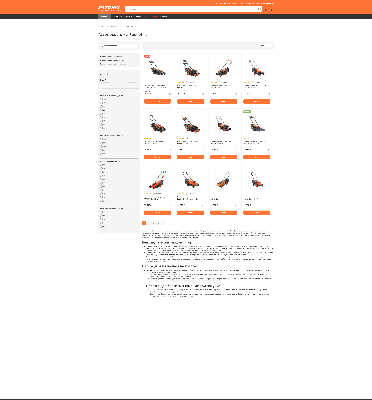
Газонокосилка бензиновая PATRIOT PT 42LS (220, 142)
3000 (104, 143)
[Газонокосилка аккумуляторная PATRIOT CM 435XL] (157, 179)
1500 (104, 103)
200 (104, 106)
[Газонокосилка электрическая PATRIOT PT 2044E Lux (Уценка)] (157, 68)
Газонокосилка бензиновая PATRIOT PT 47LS (187, 142)
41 (104, 183)
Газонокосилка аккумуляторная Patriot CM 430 (222, 198)
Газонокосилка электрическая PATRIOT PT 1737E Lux (254, 142)
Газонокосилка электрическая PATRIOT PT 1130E (254, 86)
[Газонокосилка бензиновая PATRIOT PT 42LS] (223, 124)
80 (104, 226)
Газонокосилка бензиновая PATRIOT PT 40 (220, 86)
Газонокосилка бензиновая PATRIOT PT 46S (154, 142)
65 (104, 215)
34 (104, 168)
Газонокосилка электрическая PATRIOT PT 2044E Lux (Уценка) (155, 86)
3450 (104, 146)
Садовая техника (111, 46)
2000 (104, 110)
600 (104, 121)
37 (104, 172)
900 (104, 128)
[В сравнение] (170, 95)
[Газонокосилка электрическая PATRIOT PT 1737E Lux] (257, 124)
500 (104, 117)
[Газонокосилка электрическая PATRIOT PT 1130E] (257, 68)
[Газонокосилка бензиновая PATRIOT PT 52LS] (190, 68)
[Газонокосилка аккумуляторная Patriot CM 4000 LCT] (257, 179)
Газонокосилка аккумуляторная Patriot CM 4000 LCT (255, 198)
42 (104, 186)
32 (104, 165)
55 (104, 212)
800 (104, 124)
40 (104, 179)
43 (104, 190)
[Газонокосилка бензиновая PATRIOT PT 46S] (157, 124)
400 (104, 114)
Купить (157, 101)
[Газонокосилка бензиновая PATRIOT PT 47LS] (190, 124)
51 (104, 201)
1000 (104, 99)
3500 (104, 150)
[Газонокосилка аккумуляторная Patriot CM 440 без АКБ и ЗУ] (190, 179)
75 (104, 223)
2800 (104, 139)
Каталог (104, 17)
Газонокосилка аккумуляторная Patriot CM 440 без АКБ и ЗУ (189, 198)
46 (104, 197)
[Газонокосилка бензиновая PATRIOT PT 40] (223, 68)
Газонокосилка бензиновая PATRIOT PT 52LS (187, 86)
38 (104, 175)
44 (104, 193)
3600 (104, 154)
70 (104, 219)
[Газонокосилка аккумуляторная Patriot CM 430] (223, 179)
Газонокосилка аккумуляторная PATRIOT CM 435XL (156, 198)
